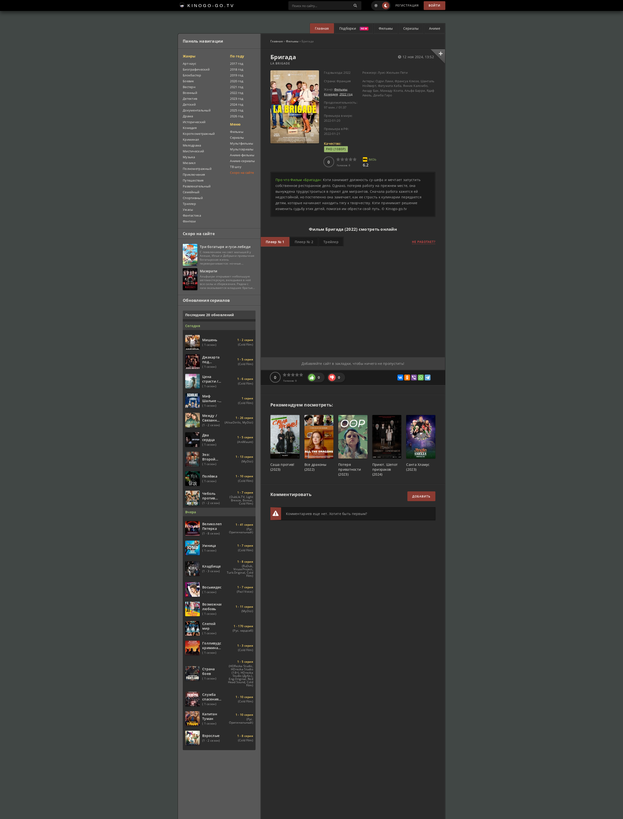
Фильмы (386, 28)
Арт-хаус (189, 63)
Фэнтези (189, 221)
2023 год (236, 98)
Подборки (347, 28)
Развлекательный (197, 186)
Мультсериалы (241, 149)
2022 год (346, 94)
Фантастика (192, 215)
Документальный (197, 110)
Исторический (194, 122)
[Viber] (414, 377)
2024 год (236, 104)
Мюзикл (189, 163)
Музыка (189, 157)
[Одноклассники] (407, 377)
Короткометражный (199, 133)
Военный (190, 93)
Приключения (194, 174)
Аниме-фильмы (242, 155)
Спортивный (193, 198)
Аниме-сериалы (242, 161)
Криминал (191, 139)
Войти (434, 5)
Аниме (434, 28)
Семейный (191, 192)
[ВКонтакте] (400, 377)
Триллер (189, 204)
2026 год (236, 116)
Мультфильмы (241, 143)
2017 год (236, 63)
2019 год (236, 75)
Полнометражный (197, 168)
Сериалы (411, 28)
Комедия (331, 94)
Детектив (190, 98)
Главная (322, 28)
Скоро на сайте (242, 172)
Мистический (193, 151)
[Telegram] (428, 377)
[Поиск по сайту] (355, 5)
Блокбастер (192, 75)
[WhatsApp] (421, 377)
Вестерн (189, 87)
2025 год (236, 110)
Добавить (421, 496)
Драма (188, 116)
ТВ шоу (235, 167)
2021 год (236, 87)
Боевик (188, 81)
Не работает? (423, 242)
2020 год (236, 81)
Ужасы (188, 209)
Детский (189, 104)
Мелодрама (192, 145)
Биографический (196, 69)
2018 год (236, 69)
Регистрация (407, 5)
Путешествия (193, 180)
